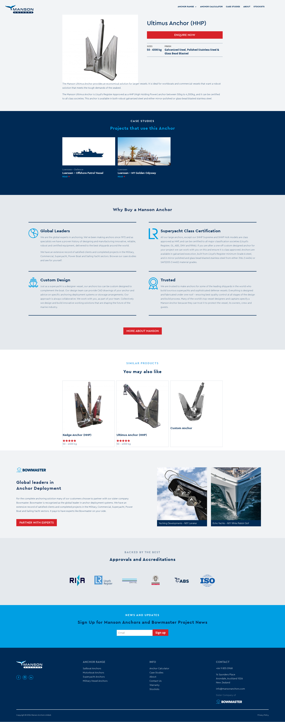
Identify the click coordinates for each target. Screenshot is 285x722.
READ (65, 177)
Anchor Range (186, 7)
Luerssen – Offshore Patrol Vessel (82, 173)
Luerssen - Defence (72, 169)
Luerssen (122, 169)
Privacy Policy (263, 715)
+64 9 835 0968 (224, 668)
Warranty (154, 685)
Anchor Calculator (211, 7)
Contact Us (155, 681)
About (246, 7)
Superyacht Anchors (94, 677)
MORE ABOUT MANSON (142, 331)
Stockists (259, 7)
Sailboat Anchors (92, 668)
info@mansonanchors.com (230, 689)
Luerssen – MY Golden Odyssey (137, 173)
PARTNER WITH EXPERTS (36, 522)
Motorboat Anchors (93, 672)
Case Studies (233, 7)
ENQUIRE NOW (184, 34)
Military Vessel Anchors (95, 681)
